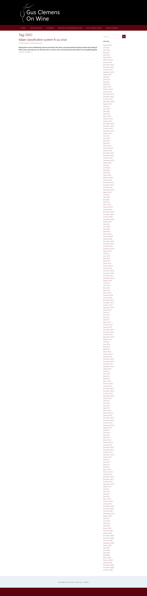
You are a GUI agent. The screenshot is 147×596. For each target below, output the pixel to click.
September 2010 (108, 513)
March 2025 (107, 87)
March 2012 (107, 469)
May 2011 (106, 494)
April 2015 (106, 378)
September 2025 (108, 72)
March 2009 (107, 558)
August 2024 (107, 104)
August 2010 (107, 516)
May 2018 (106, 288)
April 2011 (106, 496)
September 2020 (108, 219)
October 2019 (108, 246)
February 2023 (108, 148)
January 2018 (107, 298)
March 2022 (107, 175)
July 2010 (106, 518)
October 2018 (108, 275)
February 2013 (108, 442)
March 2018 (107, 293)
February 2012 (108, 472)
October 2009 (108, 540)
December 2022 (108, 153)
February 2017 (108, 325)
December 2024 (108, 94)
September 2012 (108, 455)
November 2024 (108, 96)
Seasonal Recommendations (70, 28)
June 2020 (106, 226)
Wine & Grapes (112, 28)
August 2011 (107, 486)
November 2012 (108, 450)
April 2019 (106, 261)
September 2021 (108, 190)
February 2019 (108, 266)
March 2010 (107, 528)
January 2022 (107, 180)
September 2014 (108, 396)
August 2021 (107, 192)
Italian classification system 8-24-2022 (43, 39)
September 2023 (108, 131)
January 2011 (107, 504)
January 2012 (107, 474)
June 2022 (106, 168)
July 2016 (106, 342)
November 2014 (108, 391)
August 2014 (107, 398)
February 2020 (108, 236)
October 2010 (108, 511)
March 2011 (107, 499)
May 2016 (106, 347)
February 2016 (108, 354)
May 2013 (106, 435)
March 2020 (107, 234)
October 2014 (108, 393)
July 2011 (106, 489)
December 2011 (108, 477)
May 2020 (106, 229)
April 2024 (106, 114)
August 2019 (107, 251)
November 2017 (108, 303)
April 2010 (106, 526)
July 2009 (106, 548)
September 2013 (108, 425)
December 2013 (108, 418)
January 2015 (107, 386)
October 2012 (108, 452)
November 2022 (108, 155)
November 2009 (108, 538)
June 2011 (106, 491)
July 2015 (106, 371)
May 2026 (106, 52)
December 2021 (108, 182)
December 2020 (108, 212)
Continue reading (25, 52)
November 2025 (108, 67)
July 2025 (106, 77)
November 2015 (108, 361)
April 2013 (106, 437)
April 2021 (106, 202)
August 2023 (107, 133)
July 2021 (106, 195)
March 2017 (107, 322)
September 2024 (108, 101)
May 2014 (106, 406)
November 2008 (108, 567)
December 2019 (108, 241)
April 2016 (106, 349)
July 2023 (106, 136)
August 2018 (107, 280)
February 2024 (108, 119)
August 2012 (107, 457)
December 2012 (108, 447)
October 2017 (108, 305)
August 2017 (107, 310)
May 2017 (106, 317)
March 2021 (107, 204)
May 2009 (106, 553)
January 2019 (107, 268)
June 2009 (106, 550)
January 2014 (107, 415)
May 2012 (106, 464)
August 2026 (107, 45)
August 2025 (107, 74)
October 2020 (108, 217)
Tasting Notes (36, 28)
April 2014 (106, 408)
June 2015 (106, 374)
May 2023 (106, 141)
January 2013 (107, 445)
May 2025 (106, 82)
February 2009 (108, 560)
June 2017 (106, 315)
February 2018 (108, 295)
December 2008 (108, 565)
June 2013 (106, 432)
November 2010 (108, 509)
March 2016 (107, 352)
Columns (50, 28)
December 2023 (108, 123)
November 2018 (108, 273)
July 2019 (106, 253)
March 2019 (107, 263)
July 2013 (106, 430)
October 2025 (108, 69)
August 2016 (107, 339)
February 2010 (108, 531)
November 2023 (108, 126)
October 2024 (108, 99)
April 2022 (106, 172)
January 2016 (107, 356)
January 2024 (107, 121)
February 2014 (108, 413)
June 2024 (106, 109)
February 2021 (108, 207)
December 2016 (108, 329)
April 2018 (106, 290)
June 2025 (106, 79)
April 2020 (106, 231)
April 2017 (106, 320)
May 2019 (106, 258)
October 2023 (108, 128)
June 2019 (106, 256)
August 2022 (107, 163)
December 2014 (108, 388)
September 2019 (108, 249)
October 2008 (108, 570)
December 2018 (108, 271)
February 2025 (108, 89)
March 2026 (107, 57)
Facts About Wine (94, 28)
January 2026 (107, 62)
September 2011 (108, 484)
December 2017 (108, 300)
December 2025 (108, 65)
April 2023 (106, 143)
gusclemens (39, 43)
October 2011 (108, 481)
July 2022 (106, 165)
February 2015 (108, 383)
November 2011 (108, 479)
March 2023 (107, 146)
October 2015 (108, 364)
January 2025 (107, 92)
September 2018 (108, 278)
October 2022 (108, 158)
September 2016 (108, 337)
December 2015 (108, 359)
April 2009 (106, 555)
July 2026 (106, 47)
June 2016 (106, 344)
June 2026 (106, 50)
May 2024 (106, 111)
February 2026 (108, 60)
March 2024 (107, 116)
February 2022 (108, 177)
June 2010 (106, 521)
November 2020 (108, 214)
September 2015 (108, 366)
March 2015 (107, 381)
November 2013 (108, 420)
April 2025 (106, 84)
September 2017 (108, 307)
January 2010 (107, 533)
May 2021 (106, 200)
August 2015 (107, 369)
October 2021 (108, 187)
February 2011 (108, 501)
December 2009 (108, 535)
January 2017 (107, 327)
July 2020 (106, 224)
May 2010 (106, 523)
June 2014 (106, 403)
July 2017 (106, 312)
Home (23, 28)
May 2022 (106, 170)
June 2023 (106, 138)
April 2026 (106, 55)
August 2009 (107, 545)
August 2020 (107, 222)
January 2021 (107, 209)
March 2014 (107, 410)
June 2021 (106, 197)
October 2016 (108, 334)
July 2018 (106, 283)
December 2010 (108, 506)
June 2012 (106, 462)
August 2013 (107, 428)
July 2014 (106, 401)
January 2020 (107, 239)
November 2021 (108, 185)
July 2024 (106, 106)
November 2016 (108, 332)
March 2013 (107, 440)
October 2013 (108, 423)
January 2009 (107, 562)
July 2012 (106, 459)
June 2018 (106, 285)
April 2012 (106, 467)
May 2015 (106, 376)
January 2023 (107, 150)
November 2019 (108, 244)
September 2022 (108, 160)
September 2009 (108, 543)
